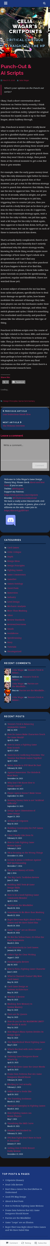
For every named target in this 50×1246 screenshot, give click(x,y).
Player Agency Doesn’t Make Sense (24, 793)
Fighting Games (14, 570)
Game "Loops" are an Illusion (19, 1222)
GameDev (11, 579)
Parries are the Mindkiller (20, 905)
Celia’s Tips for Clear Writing (22, 954)
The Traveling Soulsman (19, 1098)
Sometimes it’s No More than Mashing (26, 912)
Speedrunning (14, 638)
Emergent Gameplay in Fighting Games (26, 1105)
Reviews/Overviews (16, 624)
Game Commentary (26, 401)
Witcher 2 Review (16, 996)
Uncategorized (14, 651)
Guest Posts (12, 588)
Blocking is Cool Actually (19, 1084)
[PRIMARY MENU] (6, 3)
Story (9, 642)
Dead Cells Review (14, 1184)
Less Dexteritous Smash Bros (17, 413)
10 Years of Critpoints (18, 821)
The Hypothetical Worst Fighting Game (26, 1042)
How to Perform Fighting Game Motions (24, 1205)
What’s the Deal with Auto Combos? (25, 1049)
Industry (11, 597)
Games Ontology (15, 583)
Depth (10, 556)
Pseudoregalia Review (18, 961)
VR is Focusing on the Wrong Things (25, 852)
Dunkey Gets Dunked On (19, 1130)
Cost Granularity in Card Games (23, 947)
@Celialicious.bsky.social (25, 498)
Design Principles (10, 401)
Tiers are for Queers (17, 1014)
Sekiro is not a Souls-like (20, 1091)
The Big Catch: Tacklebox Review (23, 877)
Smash (10, 628)
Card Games (13, 547)
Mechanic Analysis (16, 606)
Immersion (12, 592)
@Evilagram (18, 488)
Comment (39, 465)
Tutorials (11, 646)
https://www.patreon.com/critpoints (21, 495)
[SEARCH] (44, 3)
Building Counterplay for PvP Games (25, 828)
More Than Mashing (17, 610)
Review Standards (16, 619)
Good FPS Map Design (15, 1196)
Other (10, 615)
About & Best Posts (14, 1201)
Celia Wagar (24, 80)
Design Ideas (13, 561)
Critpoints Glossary (14, 1180)
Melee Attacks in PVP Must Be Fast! (24, 765)
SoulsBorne (12, 633)
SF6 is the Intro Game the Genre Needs (26, 1066)
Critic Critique (14, 552)
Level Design (13, 601)
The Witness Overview (14, 424)
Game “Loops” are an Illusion (22, 930)
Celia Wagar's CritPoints (25, 26)
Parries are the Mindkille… (25, 685)
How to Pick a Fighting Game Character (26, 969)
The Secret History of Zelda (21, 870)
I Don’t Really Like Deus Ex (20, 835)
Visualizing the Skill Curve (20, 1123)
